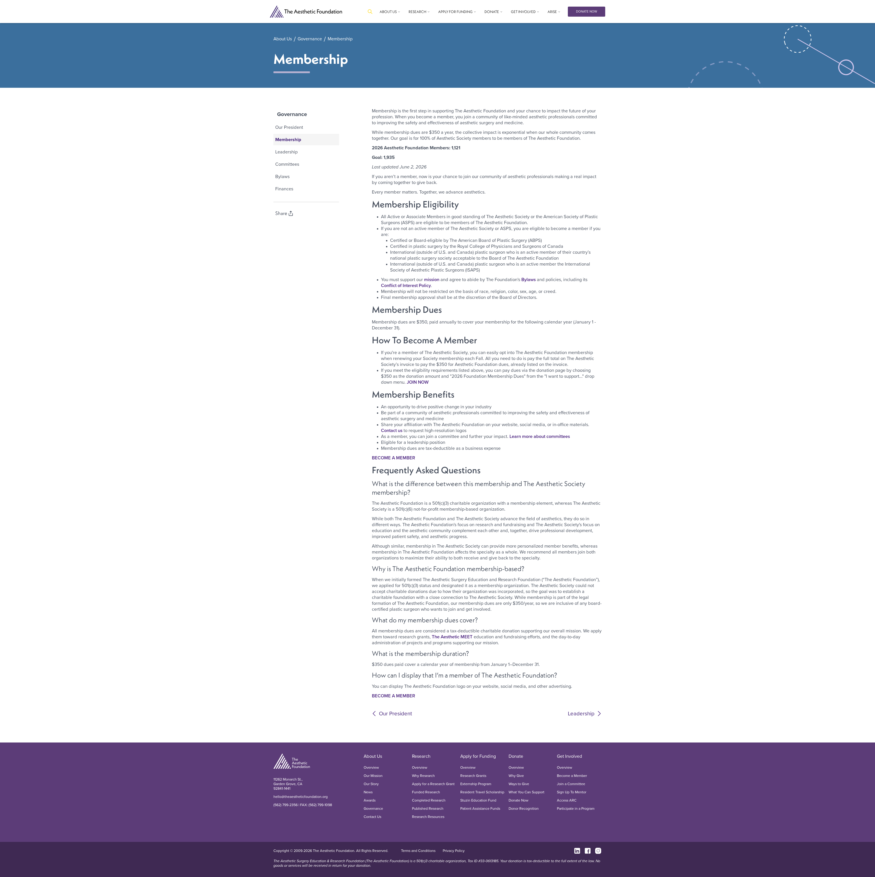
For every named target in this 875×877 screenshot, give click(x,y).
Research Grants (473, 775)
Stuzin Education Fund (478, 800)
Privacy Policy (454, 850)
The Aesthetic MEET (452, 636)
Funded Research (426, 792)
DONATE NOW (586, 11)
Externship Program (475, 783)
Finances (284, 188)
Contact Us (372, 816)
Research (421, 756)
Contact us (391, 430)
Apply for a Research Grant (433, 783)
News (368, 792)
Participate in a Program (575, 808)
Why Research (423, 775)
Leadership (286, 151)
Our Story (371, 783)
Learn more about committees (540, 436)
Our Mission (373, 775)
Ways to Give (519, 783)
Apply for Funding (478, 756)
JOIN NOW (418, 382)
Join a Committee (571, 783)
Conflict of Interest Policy (406, 285)
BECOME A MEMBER (393, 457)
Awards (370, 800)
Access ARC (566, 800)
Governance (310, 39)
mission (431, 279)
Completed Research (428, 800)
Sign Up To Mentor (571, 792)
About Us (282, 39)
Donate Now (518, 800)
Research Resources (428, 816)
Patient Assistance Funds (480, 808)
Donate (516, 756)
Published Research (427, 808)
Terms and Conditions (418, 850)
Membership (340, 39)
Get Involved (569, 756)
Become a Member (572, 775)
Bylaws (282, 176)
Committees (287, 164)
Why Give (516, 775)
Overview (371, 767)
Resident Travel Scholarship (482, 792)
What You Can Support (526, 792)
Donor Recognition (524, 808)
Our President (289, 127)
